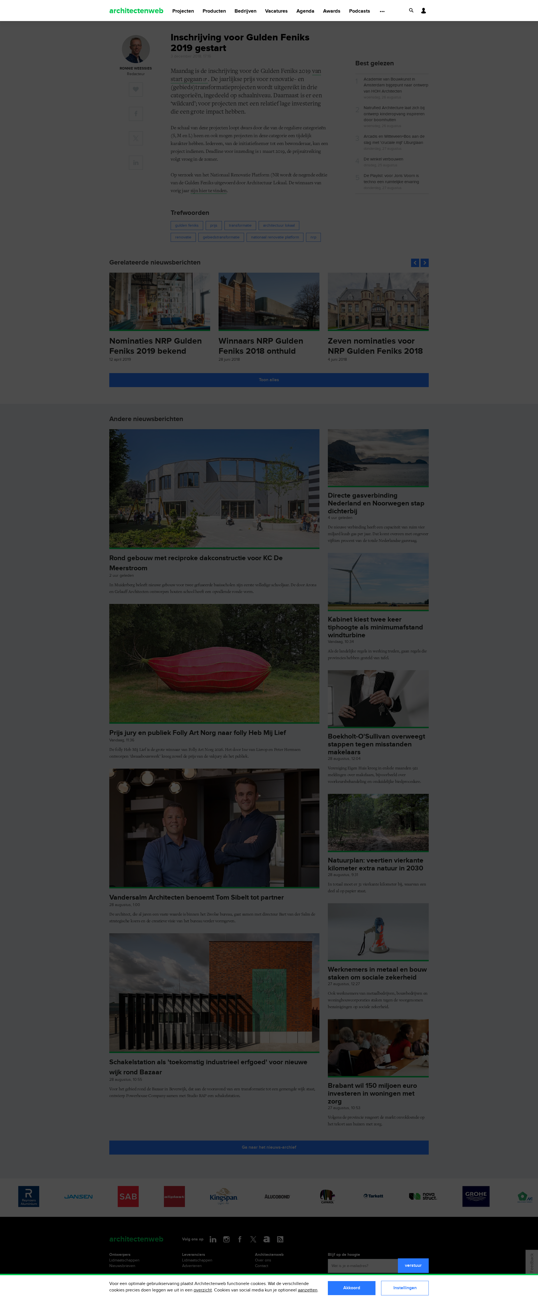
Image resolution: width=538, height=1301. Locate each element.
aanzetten (307, 1290)
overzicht (203, 1290)
